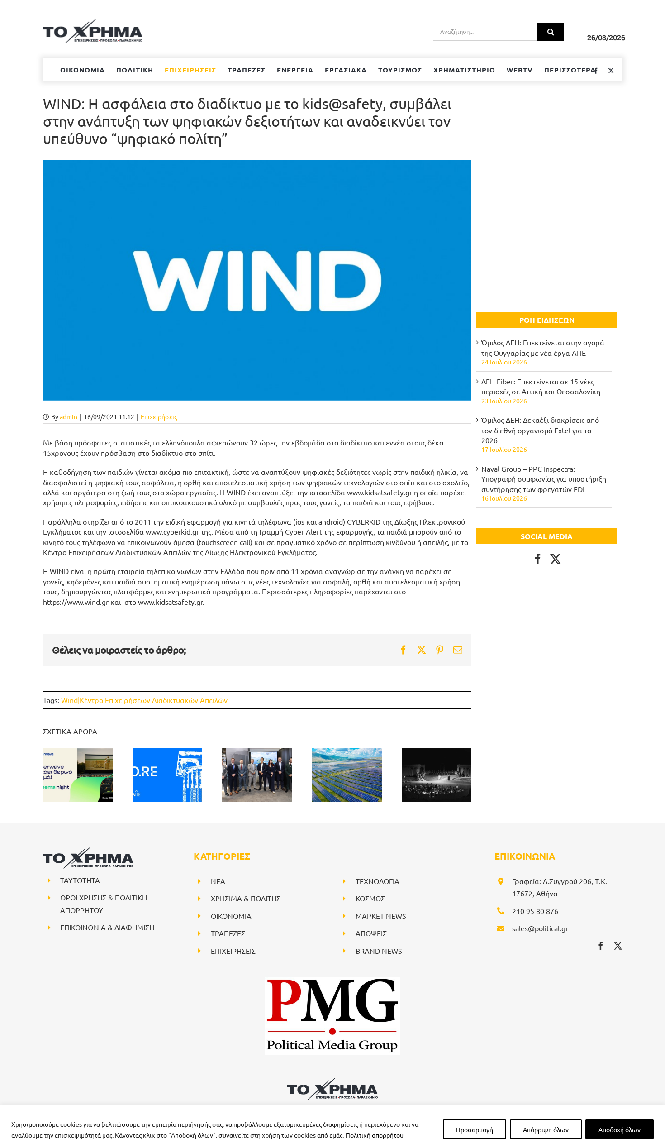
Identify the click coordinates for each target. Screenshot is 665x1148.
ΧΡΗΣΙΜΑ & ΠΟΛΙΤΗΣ (245, 898)
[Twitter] (555, 559)
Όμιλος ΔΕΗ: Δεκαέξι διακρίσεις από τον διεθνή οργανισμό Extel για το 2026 (540, 430)
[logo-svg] (332, 1081)
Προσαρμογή (474, 1129)
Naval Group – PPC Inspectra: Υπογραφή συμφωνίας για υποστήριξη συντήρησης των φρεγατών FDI (543, 478)
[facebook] (601, 946)
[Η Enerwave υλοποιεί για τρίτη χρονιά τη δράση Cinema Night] (78, 775)
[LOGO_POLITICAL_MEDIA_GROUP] (332, 980)
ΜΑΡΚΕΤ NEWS (381, 915)
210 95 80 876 (535, 910)
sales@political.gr (540, 928)
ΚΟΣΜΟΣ (370, 898)
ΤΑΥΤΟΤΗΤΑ (80, 880)
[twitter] (618, 946)
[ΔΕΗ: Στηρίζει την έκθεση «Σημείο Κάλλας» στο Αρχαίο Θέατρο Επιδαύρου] (436, 775)
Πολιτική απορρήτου (375, 1135)
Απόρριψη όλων (546, 1129)
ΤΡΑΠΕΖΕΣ (228, 933)
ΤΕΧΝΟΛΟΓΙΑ (377, 880)
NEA (218, 880)
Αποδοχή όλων (619, 1129)
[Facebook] (537, 559)
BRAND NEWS (379, 950)
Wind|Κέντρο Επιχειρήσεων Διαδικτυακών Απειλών (144, 699)
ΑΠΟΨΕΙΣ (371, 933)
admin (68, 416)
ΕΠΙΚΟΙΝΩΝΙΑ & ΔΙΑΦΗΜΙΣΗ (107, 927)
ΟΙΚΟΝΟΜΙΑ (231, 915)
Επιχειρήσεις (159, 416)
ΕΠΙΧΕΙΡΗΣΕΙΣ (233, 950)
